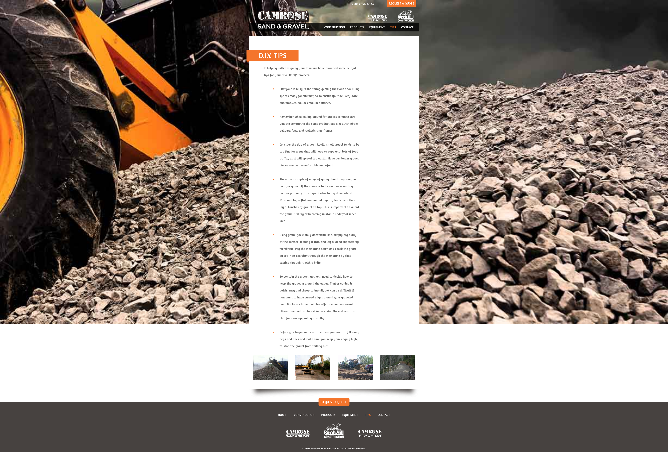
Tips (393, 27)
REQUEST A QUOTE (401, 3)
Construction (334, 27)
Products (357, 27)
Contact (407, 27)
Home (282, 415)
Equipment (377, 27)
